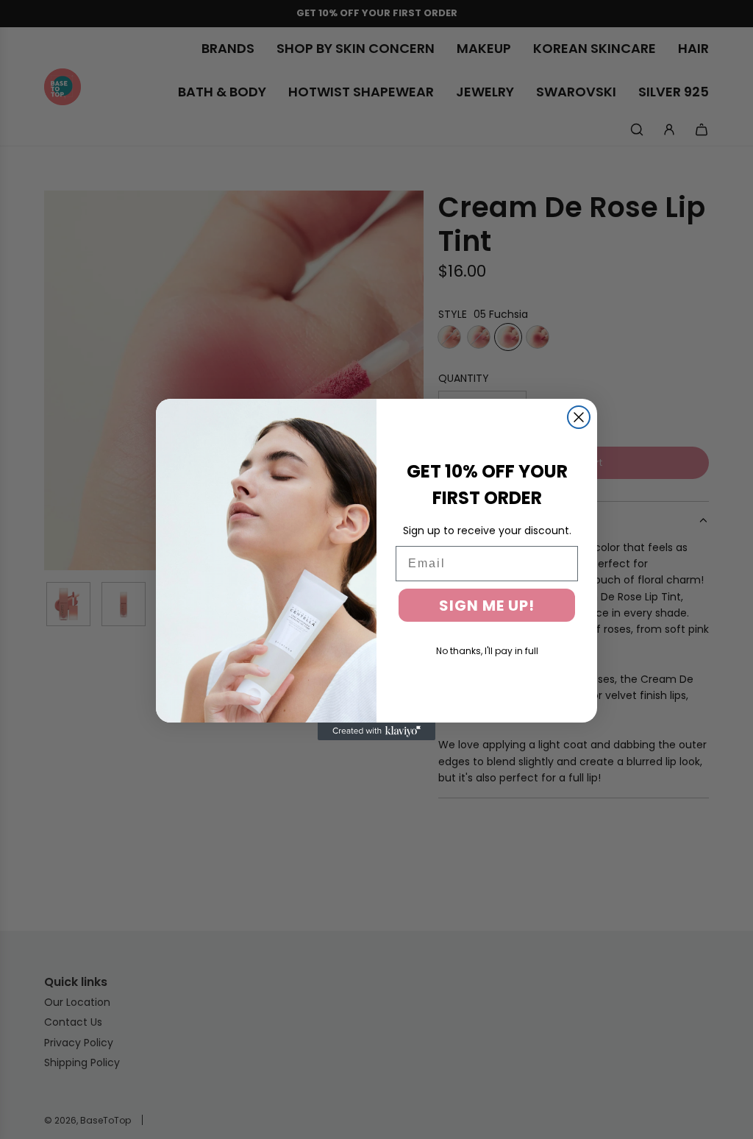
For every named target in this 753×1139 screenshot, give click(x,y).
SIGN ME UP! (487, 605)
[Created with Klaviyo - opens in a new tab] (376, 731)
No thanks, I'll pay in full (487, 651)
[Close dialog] (579, 417)
